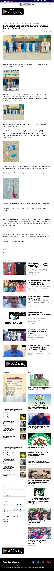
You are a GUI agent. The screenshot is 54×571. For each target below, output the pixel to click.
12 (24, 509)
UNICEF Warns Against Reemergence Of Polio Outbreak (8, 423)
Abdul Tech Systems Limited (38, 567)
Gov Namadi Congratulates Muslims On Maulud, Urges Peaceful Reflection (12, 410)
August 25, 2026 (6, 412)
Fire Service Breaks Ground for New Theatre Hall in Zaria (39, 521)
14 (8, 511)
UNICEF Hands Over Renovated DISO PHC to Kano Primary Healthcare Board (38, 454)
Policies (31, 565)
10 (17, 509)
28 (8, 516)
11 (20, 509)
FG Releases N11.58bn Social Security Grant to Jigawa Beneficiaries (37, 542)
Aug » (8, 521)
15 (11, 511)
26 (24, 514)
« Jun (4, 521)
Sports (23, 263)
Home (4, 19)
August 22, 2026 (32, 449)
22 (11, 514)
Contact (8, 565)
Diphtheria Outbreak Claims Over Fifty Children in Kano (10, 415)
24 (17, 514)
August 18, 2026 (32, 457)
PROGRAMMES (16, 314)
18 (20, 511)
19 (24, 511)
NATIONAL (19, 312)
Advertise (21, 565)
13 (4, 511)
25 (20, 514)
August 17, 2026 (31, 485)
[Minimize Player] (52, 2)
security (36, 24)
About (4, 565)
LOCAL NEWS (8, 24)
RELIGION (23, 280)
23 (14, 514)
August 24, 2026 (32, 390)
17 (17, 511)
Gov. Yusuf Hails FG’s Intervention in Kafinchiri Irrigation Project (39, 446)
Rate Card (26, 565)
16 (14, 511)
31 (17, 516)
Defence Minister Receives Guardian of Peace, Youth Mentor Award (9, 436)
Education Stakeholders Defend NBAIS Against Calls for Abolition (38, 407)
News (29, 24)
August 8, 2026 (31, 524)
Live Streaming (14, 565)
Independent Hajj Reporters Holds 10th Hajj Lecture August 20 (38, 502)
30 (14, 516)
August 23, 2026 (32, 429)
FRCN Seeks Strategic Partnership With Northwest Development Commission (38, 482)
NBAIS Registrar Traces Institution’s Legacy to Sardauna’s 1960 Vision (39, 388)
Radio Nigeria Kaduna (14, 567)
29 (11, 516)
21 (8, 514)
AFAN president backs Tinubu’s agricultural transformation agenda (38, 461)
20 (4, 514)
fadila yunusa (6, 255)
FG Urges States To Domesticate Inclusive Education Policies (8, 429)
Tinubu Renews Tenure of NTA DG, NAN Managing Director (38, 427)
